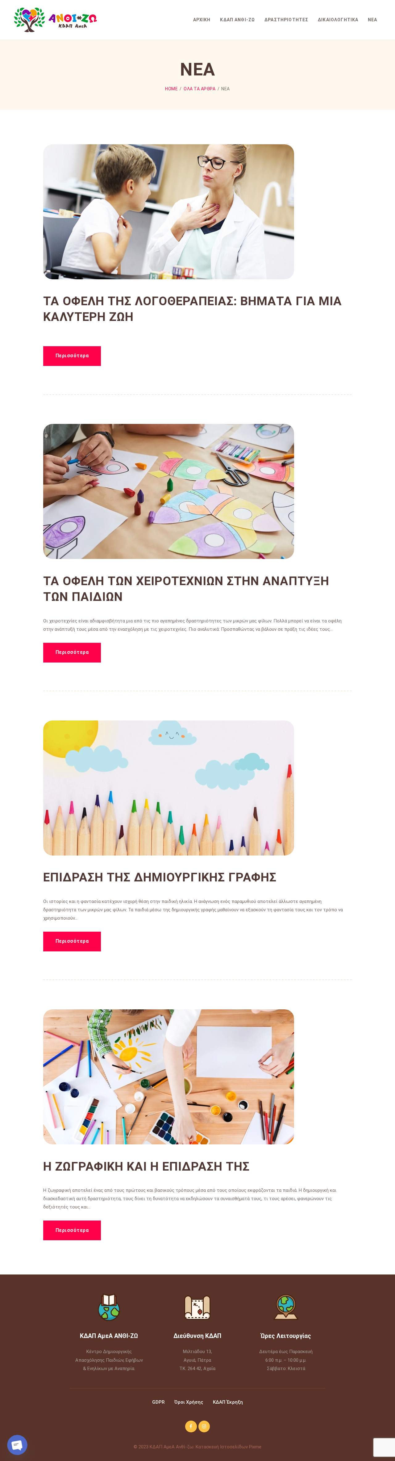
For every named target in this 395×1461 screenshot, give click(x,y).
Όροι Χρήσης (188, 1402)
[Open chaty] (17, 1445)
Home (171, 88)
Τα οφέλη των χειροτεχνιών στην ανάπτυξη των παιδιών (186, 589)
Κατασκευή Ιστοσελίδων (222, 1447)
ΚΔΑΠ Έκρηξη (228, 1402)
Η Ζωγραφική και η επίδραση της (146, 1166)
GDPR (158, 1402)
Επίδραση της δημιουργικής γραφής (159, 877)
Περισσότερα (72, 356)
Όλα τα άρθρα (199, 88)
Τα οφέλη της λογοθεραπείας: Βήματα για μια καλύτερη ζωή (192, 309)
